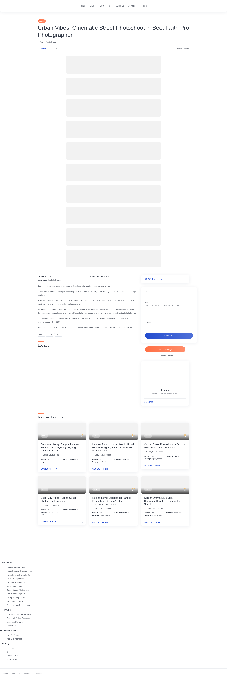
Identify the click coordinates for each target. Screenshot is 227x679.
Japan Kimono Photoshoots (18, 575)
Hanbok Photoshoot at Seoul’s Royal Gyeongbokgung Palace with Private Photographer (113, 447)
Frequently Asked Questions (18, 618)
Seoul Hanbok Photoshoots (18, 605)
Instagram (4, 674)
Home (82, 6)
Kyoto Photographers (15, 586)
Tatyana (165, 390)
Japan (91, 6)
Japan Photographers (16, 567)
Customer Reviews (15, 622)
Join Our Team (13, 635)
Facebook (39, 674)
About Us (120, 6)
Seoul (102, 6)
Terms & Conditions (15, 656)
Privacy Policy (13, 659)
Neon (50, 335)
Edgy (41, 335)
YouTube (16, 674)
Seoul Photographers (15, 601)
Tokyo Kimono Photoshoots (18, 582)
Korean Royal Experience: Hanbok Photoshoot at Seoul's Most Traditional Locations (111, 500)
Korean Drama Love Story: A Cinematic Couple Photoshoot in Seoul (162, 500)
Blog (111, 6)
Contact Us (11, 626)
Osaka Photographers (16, 594)
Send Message (165, 349)
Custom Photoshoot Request (19, 614)
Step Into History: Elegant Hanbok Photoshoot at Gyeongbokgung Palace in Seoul (60, 447)
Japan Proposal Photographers (20, 571)
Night (58, 335)
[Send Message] (185, 402)
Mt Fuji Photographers (16, 598)
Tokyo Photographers (15, 579)
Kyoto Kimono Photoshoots (18, 590)
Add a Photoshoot (14, 639)
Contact (131, 6)
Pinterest (27, 674)
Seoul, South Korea (48, 42)
